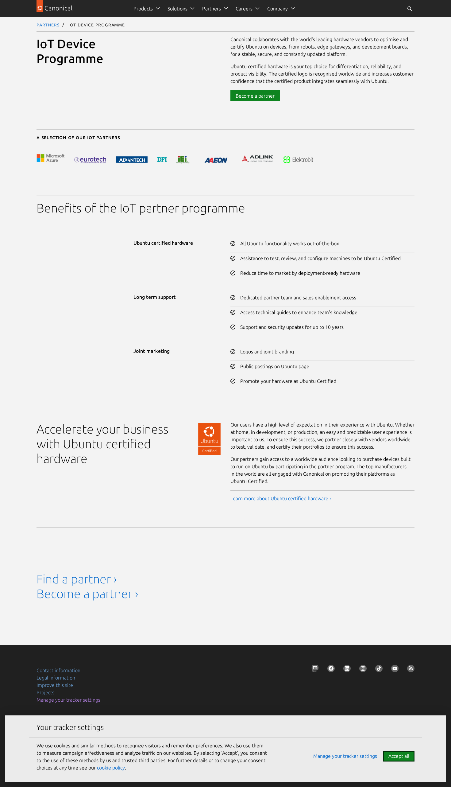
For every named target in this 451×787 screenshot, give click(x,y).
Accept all (398, 756)
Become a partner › (87, 594)
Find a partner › (77, 579)
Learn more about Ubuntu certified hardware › (280, 498)
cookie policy (111, 767)
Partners (211, 8)
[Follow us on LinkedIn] (346, 670)
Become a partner (255, 96)
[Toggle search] (409, 8)
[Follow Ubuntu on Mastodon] (314, 670)
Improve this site (55, 685)
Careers (244, 8)
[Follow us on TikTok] (378, 670)
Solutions (177, 8)
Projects (45, 692)
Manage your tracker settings (68, 700)
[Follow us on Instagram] (362, 670)
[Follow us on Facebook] (330, 670)
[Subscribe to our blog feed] (409, 670)
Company (277, 8)
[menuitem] (146, 8)
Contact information (58, 670)
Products (143, 8)
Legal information (56, 677)
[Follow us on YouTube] (394, 670)
